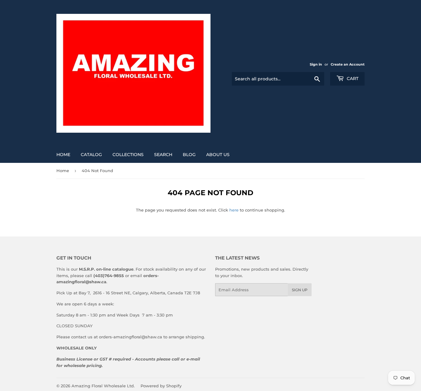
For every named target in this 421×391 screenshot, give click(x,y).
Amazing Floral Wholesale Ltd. (103, 385)
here (234, 210)
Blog (189, 154)
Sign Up (300, 290)
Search (163, 154)
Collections (128, 154)
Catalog (91, 154)
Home (63, 154)
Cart (351, 78)
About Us (218, 154)
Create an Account (348, 64)
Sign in (316, 64)
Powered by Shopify (161, 385)
